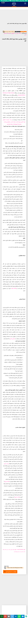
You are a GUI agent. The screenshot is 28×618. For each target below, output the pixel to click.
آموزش (12, 33)
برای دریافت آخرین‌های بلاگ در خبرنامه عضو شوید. (14, 124)
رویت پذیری (6, 463)
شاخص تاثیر (12, 338)
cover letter (14, 288)
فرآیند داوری (17, 497)
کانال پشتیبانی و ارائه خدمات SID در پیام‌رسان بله (14, 1)
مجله (9, 33)
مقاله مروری (6, 481)
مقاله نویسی (18, 33)
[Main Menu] (25, 3)
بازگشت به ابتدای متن (11, 572)
